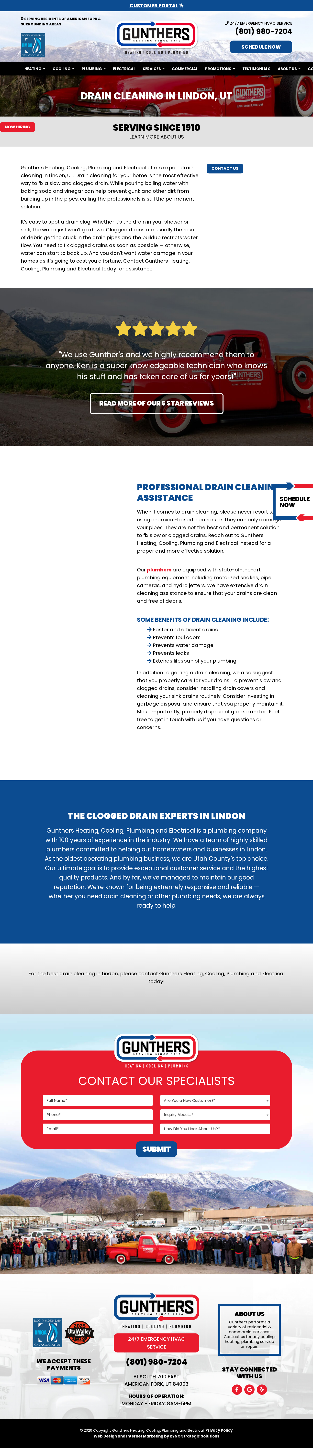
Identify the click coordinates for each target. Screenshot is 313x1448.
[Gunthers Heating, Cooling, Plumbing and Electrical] (156, 36)
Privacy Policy (219, 1430)
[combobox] (215, 1100)
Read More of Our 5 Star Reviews (156, 403)
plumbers (159, 569)
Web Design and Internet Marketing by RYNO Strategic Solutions (156, 1436)
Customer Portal (154, 5)
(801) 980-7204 (263, 31)
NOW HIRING (17, 127)
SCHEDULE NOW (261, 46)
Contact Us (225, 168)
